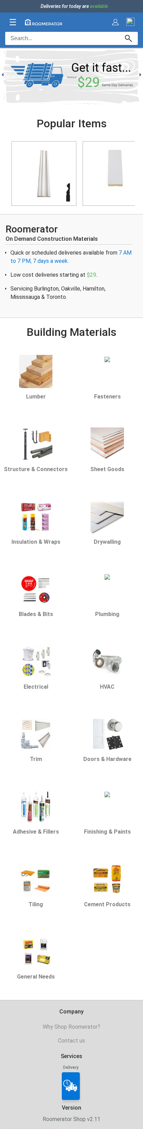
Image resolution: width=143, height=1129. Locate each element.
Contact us (71, 1040)
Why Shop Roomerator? (71, 1027)
